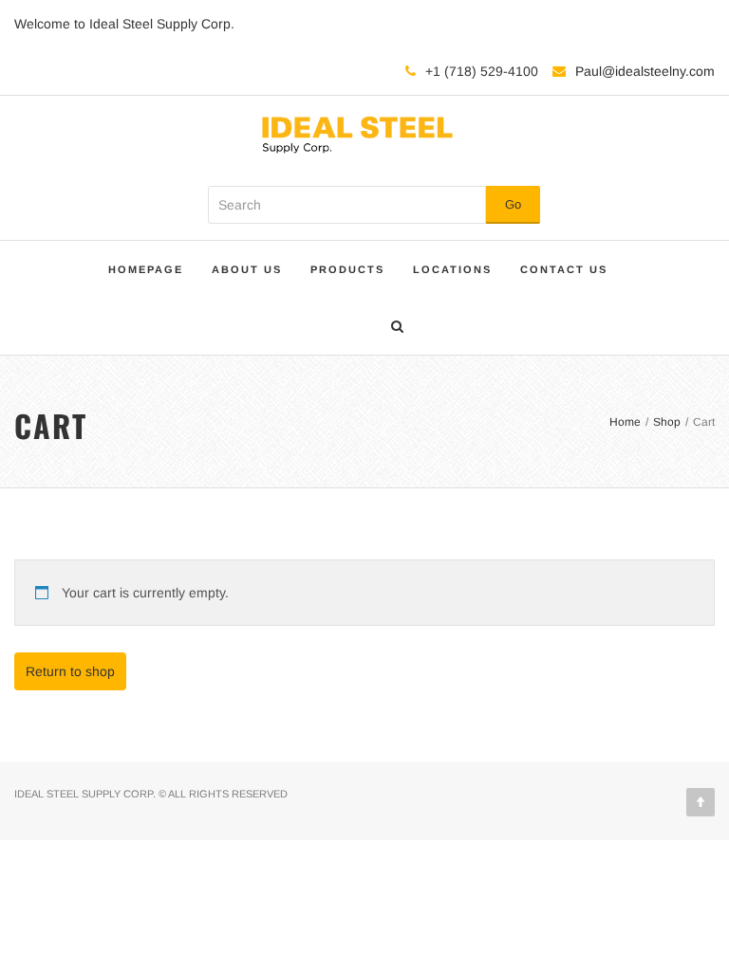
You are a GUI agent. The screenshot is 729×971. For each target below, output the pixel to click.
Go (513, 204)
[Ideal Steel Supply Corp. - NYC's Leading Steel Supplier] (357, 132)
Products (347, 269)
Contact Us (564, 269)
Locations (452, 269)
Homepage (145, 269)
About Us (247, 269)
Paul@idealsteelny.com (645, 71)
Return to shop (70, 671)
